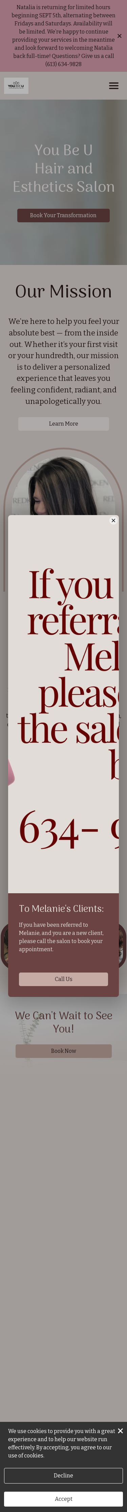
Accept (63, 1499)
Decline (63, 1475)
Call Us (63, 979)
